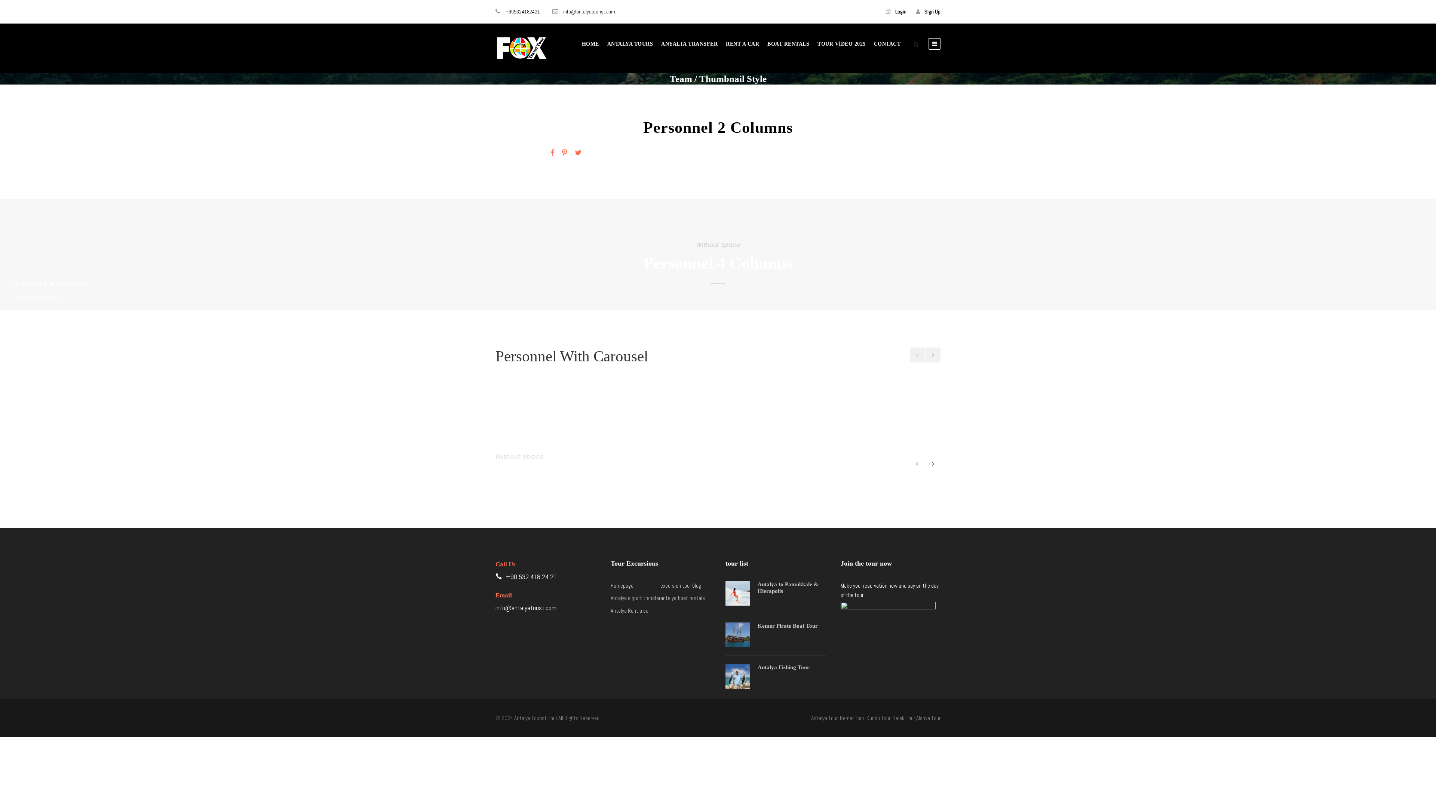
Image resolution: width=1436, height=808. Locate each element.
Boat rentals (788, 44)
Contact (887, 44)
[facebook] (552, 153)
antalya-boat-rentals (682, 598)
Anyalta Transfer (689, 44)
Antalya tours (630, 44)
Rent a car (742, 44)
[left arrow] (917, 355)
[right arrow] (933, 355)
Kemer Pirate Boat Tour (788, 626)
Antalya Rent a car (630, 610)
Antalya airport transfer (635, 598)
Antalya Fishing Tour (784, 667)
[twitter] (578, 153)
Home (590, 44)
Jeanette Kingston (587, 127)
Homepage (622, 585)
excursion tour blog (680, 585)
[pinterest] (564, 153)
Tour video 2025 (841, 44)
